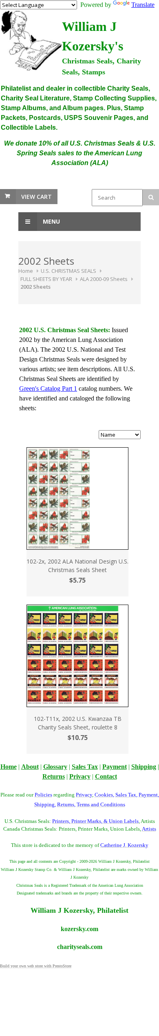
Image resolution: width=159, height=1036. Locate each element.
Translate (143, 4)
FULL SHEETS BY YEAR (46, 279)
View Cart (36, 196)
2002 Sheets (35, 286)
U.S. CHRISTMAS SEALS (68, 270)
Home (25, 270)
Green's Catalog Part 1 (48, 388)
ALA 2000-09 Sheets (104, 279)
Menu (50, 221)
